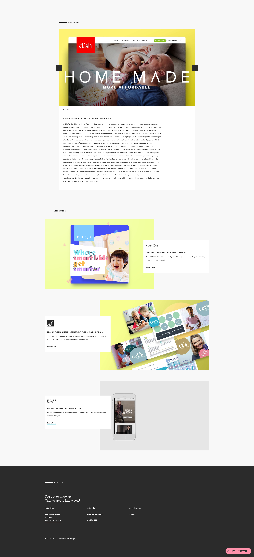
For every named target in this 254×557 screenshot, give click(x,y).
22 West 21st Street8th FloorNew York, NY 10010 (53, 517)
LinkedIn (132, 514)
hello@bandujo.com (95, 514)
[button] (59, 68)
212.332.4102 (92, 520)
